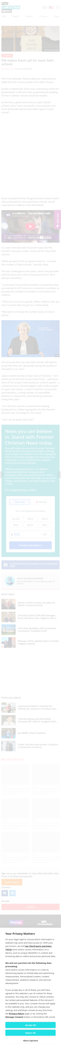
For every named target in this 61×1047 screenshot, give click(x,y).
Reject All (30, 1032)
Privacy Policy (16, 1013)
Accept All (30, 1025)
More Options (30, 1040)
